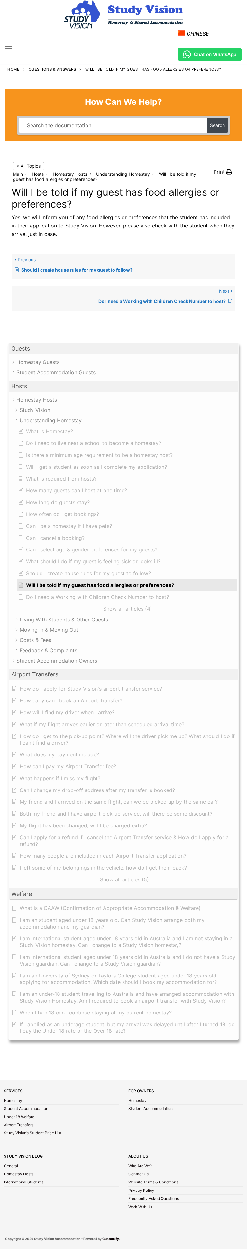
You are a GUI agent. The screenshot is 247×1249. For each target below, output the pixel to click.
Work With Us (140, 1207)
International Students (23, 1182)
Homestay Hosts (18, 1174)
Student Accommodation (26, 1109)
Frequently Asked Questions (153, 1199)
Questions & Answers (52, 69)
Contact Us (138, 1174)
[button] (123, 348)
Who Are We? (140, 1166)
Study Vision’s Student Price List (32, 1133)
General (11, 1166)
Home (13, 69)
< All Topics (28, 166)
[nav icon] (8, 46)
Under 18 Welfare (19, 1117)
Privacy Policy (141, 1191)
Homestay (13, 1101)
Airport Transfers (18, 1125)
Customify (110, 1239)
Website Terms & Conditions (153, 1182)
